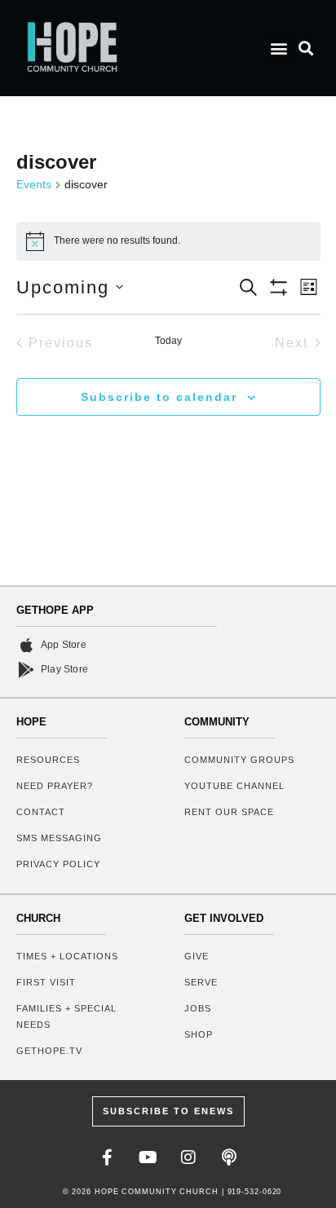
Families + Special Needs (66, 1016)
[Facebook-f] (107, 1157)
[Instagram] (188, 1157)
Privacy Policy (58, 864)
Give (196, 956)
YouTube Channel (234, 786)
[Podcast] (229, 1157)
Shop (198, 1034)
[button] (279, 47)
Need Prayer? (54, 786)
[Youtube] (147, 1157)
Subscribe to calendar (159, 396)
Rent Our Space (229, 812)
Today (168, 340)
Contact (40, 812)
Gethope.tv (49, 1051)
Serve (201, 982)
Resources (48, 760)
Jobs (197, 1008)
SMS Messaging (59, 838)
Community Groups (239, 760)
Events (33, 184)
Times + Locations (67, 956)
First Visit (46, 982)
